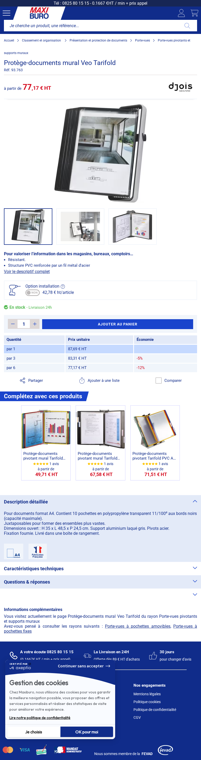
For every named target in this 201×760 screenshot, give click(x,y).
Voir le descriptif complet (27, 271)
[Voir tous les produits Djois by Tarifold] (181, 87)
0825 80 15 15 (75, 3)
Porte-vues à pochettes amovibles (137, 626)
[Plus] (35, 324)
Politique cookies (147, 702)
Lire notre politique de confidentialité (39, 717)
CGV (137, 717)
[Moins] (13, 324)
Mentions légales (147, 694)
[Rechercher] (187, 25)
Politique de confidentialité (154, 710)
